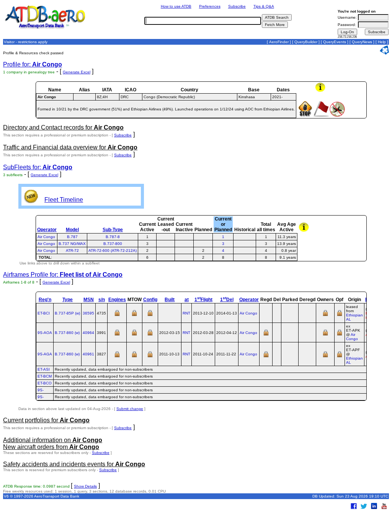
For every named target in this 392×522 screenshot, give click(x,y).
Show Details (85, 486)
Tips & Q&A (263, 6)
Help (382, 42)
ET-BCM (45, 376)
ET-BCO (45, 383)
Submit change (129, 409)
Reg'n (45, 299)
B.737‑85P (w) (67, 313)
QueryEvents (334, 42)
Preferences (209, 6)
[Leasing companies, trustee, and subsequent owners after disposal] (325, 315)
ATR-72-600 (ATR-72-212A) (112, 250)
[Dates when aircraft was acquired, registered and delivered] (266, 335)
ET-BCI (44, 313)
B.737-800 (112, 244)
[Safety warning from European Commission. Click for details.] (337, 115)
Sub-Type (113, 229)
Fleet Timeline (63, 199)
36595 (88, 313)
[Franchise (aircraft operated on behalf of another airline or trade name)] (339, 315)
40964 (88, 333)
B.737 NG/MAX (72, 244)
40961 (88, 354)
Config (150, 299)
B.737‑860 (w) (67, 333)
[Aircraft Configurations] (150, 315)
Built (170, 299)
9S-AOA (45, 333)
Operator (47, 229)
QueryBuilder (305, 42)
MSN (88, 299)
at (187, 299)
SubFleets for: (37, 167)
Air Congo (46, 237)
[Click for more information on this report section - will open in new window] (321, 91)
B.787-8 (113, 237)
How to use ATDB (176, 6)
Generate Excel (76, 72)
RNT (186, 313)
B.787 (72, 237)
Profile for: (32, 64)
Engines (117, 299)
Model (72, 229)
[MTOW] (134, 315)
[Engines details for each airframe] (117, 315)
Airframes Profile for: (62, 274)
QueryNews (362, 42)
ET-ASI (44, 369)
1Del (227, 299)
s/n (101, 299)
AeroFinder (279, 42)
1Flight (203, 299)
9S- (41, 390)
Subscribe (237, 6)
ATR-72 (72, 250)
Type (67, 299)
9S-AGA (45, 354)
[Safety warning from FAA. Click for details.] (305, 115)
